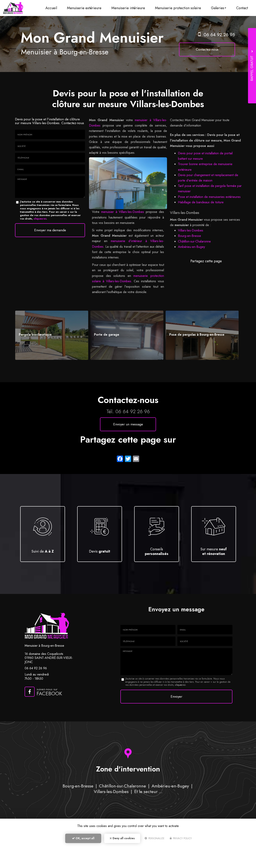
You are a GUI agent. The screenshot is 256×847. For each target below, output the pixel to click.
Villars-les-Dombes (190, 230)
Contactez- (207, 49)
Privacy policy (182, 838)
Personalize (156, 838)
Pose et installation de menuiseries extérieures (209, 197)
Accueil (51, 8)
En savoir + (51, 335)
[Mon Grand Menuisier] (13, 8)
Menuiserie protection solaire (178, 8)
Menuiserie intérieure (128, 8)
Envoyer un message (128, 424)
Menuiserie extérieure (84, 8)
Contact (242, 8)
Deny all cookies (123, 838)
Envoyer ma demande (50, 230)
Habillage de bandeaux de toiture (201, 202)
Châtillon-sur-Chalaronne (194, 241)
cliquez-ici (40, 218)
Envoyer (176, 696)
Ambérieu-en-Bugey (191, 246)
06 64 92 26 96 (219, 34)
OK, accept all (84, 838)
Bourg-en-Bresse (189, 235)
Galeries (217, 8)
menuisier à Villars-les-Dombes (122, 212)
